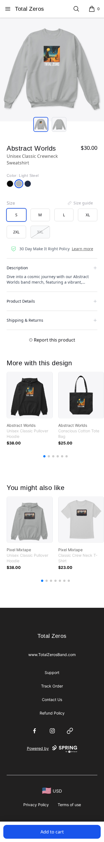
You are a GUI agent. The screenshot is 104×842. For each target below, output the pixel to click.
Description (17, 267)
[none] (80, 203)
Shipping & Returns (25, 320)
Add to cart (52, 832)
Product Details (21, 301)
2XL (16, 232)
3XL (40, 232)
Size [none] (11, 203)
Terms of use (69, 804)
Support (52, 672)
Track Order (52, 686)
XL (88, 214)
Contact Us (52, 699)
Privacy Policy (36, 804)
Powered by (38, 748)
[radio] (16, 215)
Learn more (82, 248)
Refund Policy (52, 713)
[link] (29, 395)
